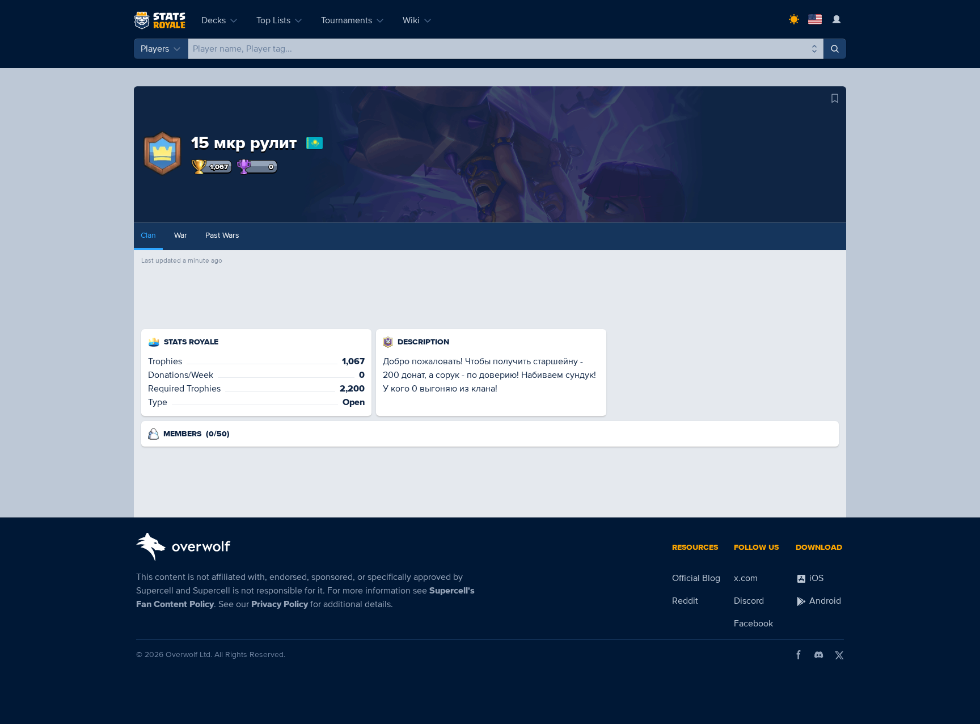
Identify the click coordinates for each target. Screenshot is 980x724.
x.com (746, 578)
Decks (213, 20)
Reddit (685, 601)
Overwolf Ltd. (189, 654)
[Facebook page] (798, 654)
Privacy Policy (279, 604)
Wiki (411, 20)
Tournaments (346, 20)
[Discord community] (818, 654)
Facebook (753, 623)
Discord (749, 601)
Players (155, 48)
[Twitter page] (839, 654)
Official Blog (696, 578)
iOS (815, 578)
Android (824, 601)
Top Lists (273, 20)
